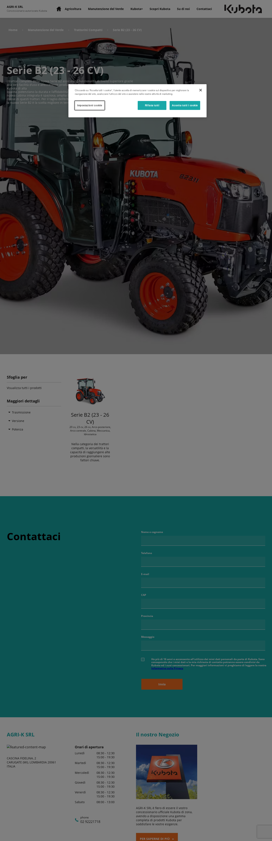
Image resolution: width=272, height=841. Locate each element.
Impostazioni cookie (89, 105)
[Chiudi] (200, 90)
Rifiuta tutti (152, 105)
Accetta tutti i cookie (185, 105)
